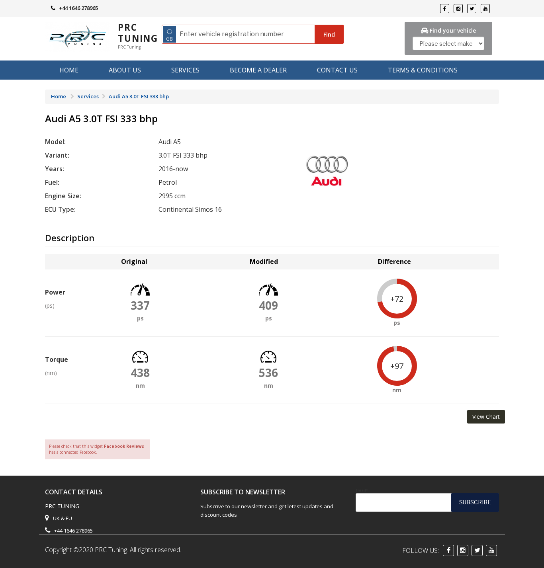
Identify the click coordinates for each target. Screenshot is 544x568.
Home (68, 70)
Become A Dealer (258, 70)
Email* (362, 490)
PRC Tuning (138, 33)
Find (329, 34)
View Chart (486, 416)
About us (125, 70)
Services (185, 70)
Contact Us (337, 70)
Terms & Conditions (423, 70)
